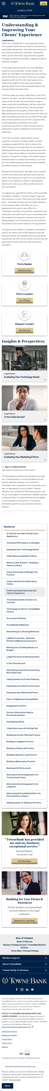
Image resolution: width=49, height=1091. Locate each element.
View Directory (24, 270)
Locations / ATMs (24, 10)
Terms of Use (7, 1043)
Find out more (14, 1080)
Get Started (24, 330)
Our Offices (24, 300)
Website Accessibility (9, 1035)
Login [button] (43, 3)
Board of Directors (24, 941)
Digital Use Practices (9, 1031)
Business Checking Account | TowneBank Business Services (24, 946)
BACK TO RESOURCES (15, 467)
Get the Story (24, 861)
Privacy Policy (7, 1039)
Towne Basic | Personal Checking (24, 951)
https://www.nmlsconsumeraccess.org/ (17, 1027)
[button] (3, 3)
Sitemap (5, 1047)
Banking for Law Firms (24, 921)
